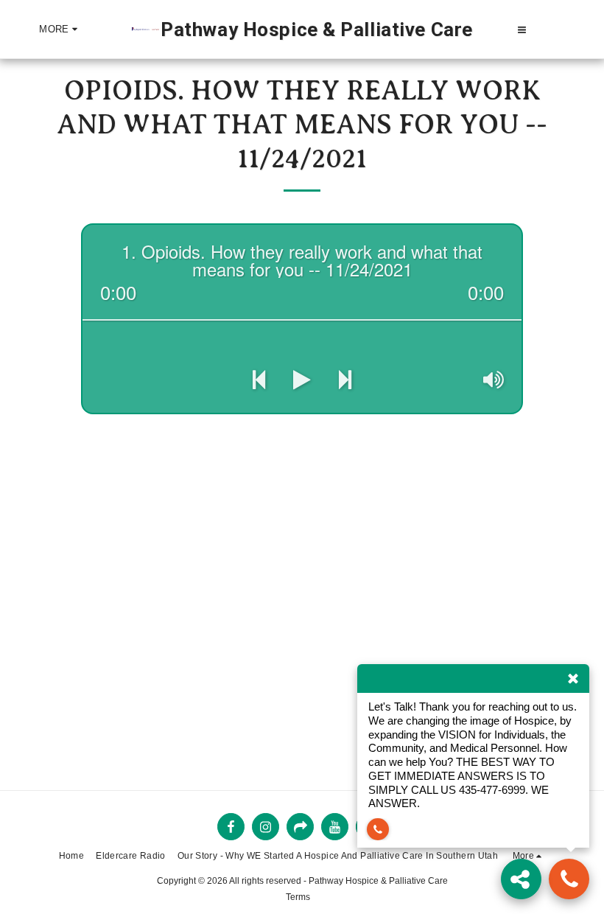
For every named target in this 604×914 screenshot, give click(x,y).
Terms (298, 897)
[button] (522, 29)
